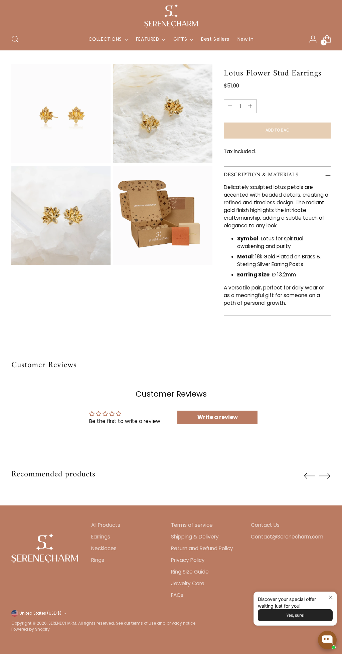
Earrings (100, 536)
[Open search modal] (15, 39)
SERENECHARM (62, 623)
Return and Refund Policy (202, 548)
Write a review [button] (217, 417)
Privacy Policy (188, 560)
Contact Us (265, 524)
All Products (105, 524)
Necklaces (104, 548)
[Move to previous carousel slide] (309, 476)
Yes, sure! (295, 615)
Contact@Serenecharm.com (287, 536)
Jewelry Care (187, 583)
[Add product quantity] (250, 106)
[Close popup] (331, 598)
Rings (97, 560)
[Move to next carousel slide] (325, 475)
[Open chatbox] (327, 640)
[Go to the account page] (313, 39)
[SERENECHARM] (171, 16)
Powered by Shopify (30, 629)
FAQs (177, 595)
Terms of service (192, 524)
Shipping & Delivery (195, 536)
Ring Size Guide (190, 571)
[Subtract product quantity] (230, 106)
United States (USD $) (40, 613)
